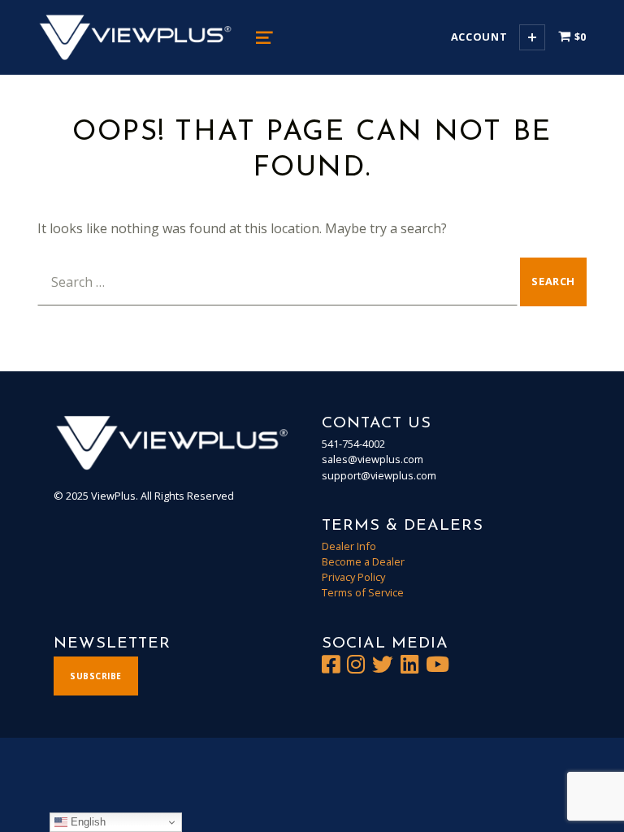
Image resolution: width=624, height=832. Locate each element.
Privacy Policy (353, 577)
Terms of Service (363, 592)
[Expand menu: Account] (532, 37)
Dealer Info (349, 546)
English (86, 822)
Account (479, 36)
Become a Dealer (363, 561)
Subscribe (96, 676)
